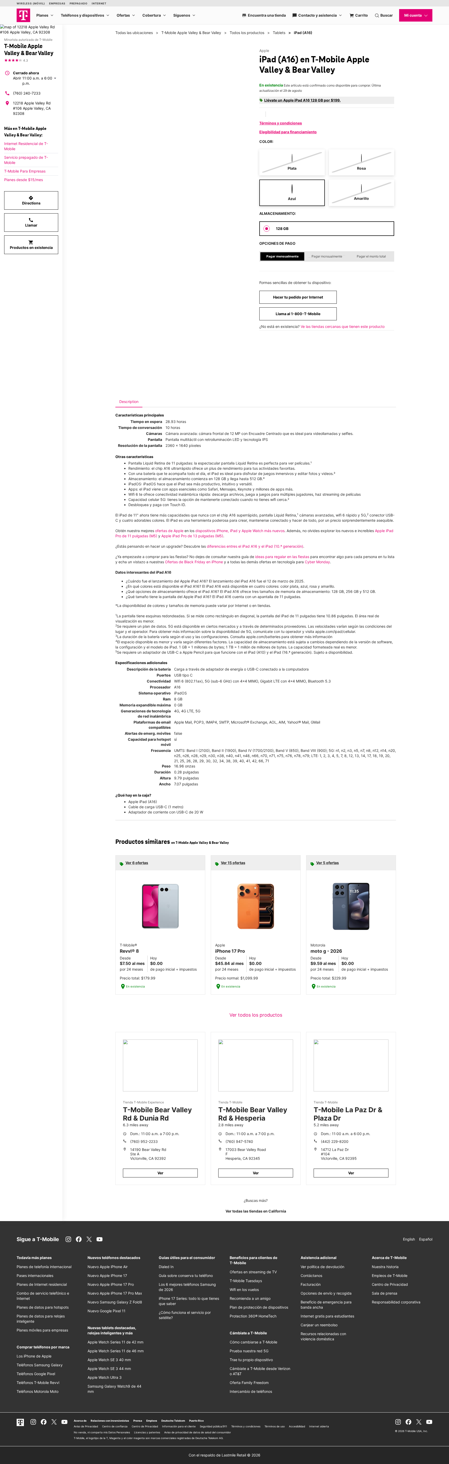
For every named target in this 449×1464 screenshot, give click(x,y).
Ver (160, 1173)
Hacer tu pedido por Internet (298, 297)
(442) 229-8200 (334, 1141)
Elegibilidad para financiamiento (288, 132)
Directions (31, 200)
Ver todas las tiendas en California (256, 1211)
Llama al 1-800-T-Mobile (298, 314)
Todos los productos (247, 32)
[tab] (128, 401)
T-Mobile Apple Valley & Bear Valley (191, 32)
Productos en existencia (31, 245)
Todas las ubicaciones (134, 32)
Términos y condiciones (280, 123)
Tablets (279, 32)
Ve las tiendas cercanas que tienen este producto (343, 326)
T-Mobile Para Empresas (24, 171)
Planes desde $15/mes (23, 179)
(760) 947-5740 (239, 1141)
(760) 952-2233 (144, 1141)
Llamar (31, 222)
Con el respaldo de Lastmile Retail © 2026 (224, 1455)
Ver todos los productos (255, 1015)
